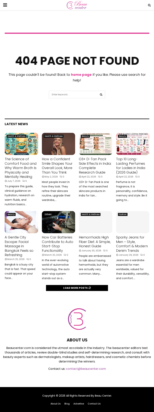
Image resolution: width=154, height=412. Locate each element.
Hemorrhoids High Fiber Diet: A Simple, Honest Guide (95, 241)
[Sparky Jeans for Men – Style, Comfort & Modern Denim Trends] (132, 222)
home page (81, 74)
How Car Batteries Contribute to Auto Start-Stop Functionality (57, 244)
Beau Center (103, 396)
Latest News (16, 124)
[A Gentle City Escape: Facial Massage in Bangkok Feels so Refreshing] (21, 222)
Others (48, 214)
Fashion (123, 214)
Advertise (78, 403)
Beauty (85, 136)
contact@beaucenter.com (86, 369)
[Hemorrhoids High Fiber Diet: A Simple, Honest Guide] (95, 222)
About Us (56, 403)
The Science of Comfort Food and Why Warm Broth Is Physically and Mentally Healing (21, 168)
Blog (67, 403)
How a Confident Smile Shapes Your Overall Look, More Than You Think (57, 165)
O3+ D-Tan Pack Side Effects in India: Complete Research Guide (95, 165)
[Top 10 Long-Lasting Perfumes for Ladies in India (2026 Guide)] (132, 144)
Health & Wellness (16, 136)
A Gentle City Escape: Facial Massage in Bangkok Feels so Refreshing (19, 246)
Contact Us (94, 403)
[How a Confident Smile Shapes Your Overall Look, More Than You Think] (58, 144)
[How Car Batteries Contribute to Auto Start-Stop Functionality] (58, 222)
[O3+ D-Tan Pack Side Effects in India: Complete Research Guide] (95, 144)
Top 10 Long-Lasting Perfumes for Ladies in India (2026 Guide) (130, 165)
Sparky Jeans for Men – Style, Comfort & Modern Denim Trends (132, 244)
